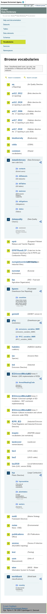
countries (22, 297)
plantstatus (23, 492)
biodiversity (17, 138)
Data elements (8, 33)
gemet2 (15, 314)
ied (13, 365)
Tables (5, 29)
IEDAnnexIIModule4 (19, 410)
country (22, 585)
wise (14, 567)
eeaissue (22, 191)
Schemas (6, 37)
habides (16, 347)
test (13, 552)
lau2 (14, 457)
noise (14, 525)
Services (6, 46)
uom (14, 559)
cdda (14, 144)
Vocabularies (8, 42)
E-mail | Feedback (9, 606)
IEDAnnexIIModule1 (19, 374)
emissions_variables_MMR (23, 329)
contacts (22, 169)
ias (13, 356)
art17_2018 (17, 129)
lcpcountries (23, 481)
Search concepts (32, 77)
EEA (13, 2)
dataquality (17, 219)
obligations (23, 201)
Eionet (13, 16)
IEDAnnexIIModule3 (19, 396)
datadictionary (19, 160)
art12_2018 (17, 102)
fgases (15, 289)
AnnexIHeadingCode (23, 382)
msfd (14, 516)
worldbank (17, 576)
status (21, 209)
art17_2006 (17, 111)
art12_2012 (17, 93)
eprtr (14, 241)
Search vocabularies (14, 77)
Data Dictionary (21, 16)
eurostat (16, 271)
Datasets (6, 24)
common (16, 151)
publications (18, 534)
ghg (14, 320)
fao (13, 280)
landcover (16, 442)
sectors (21, 504)
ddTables (22, 184)
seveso (15, 543)
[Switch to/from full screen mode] (32, 5)
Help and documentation (12, 20)
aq (13, 84)
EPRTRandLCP (19, 250)
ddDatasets (23, 176)
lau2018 (15, 464)
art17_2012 (17, 120)
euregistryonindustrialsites (19, 262)
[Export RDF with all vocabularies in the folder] (40, 162)
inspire (15, 433)
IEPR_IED (16, 421)
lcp (13, 473)
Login (28, 5)
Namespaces (8, 50)
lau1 (14, 451)
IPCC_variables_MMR (23, 337)
